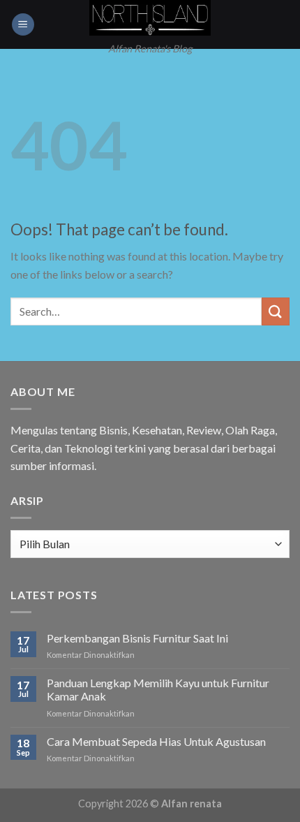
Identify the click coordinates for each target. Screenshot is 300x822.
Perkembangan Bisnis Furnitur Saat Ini (137, 638)
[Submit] (276, 311)
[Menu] (23, 24)
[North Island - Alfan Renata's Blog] (150, 18)
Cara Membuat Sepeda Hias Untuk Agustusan (156, 741)
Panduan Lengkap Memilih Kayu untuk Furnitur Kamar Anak (158, 689)
